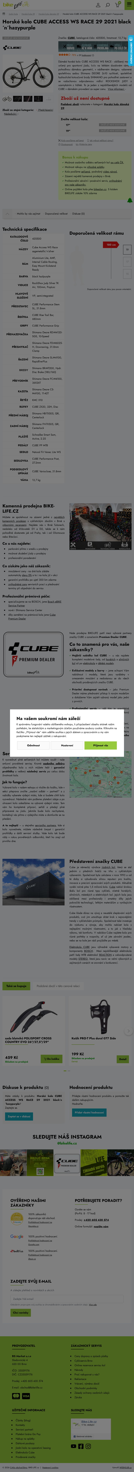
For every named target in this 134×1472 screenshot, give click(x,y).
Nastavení (67, 745)
